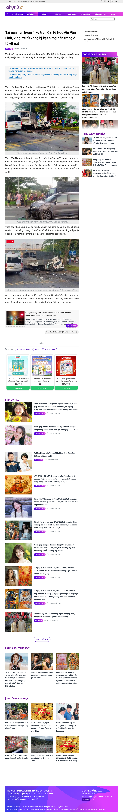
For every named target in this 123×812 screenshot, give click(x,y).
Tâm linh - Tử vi (40, 413)
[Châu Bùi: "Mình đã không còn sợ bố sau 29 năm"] (109, 100)
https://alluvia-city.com (91, 35)
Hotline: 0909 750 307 (38, 1)
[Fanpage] (102, 1)
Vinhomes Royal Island (91, 31)
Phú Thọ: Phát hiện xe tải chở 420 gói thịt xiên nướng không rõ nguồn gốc (16, 725)
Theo (60, 332)
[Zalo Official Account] (105, 1)
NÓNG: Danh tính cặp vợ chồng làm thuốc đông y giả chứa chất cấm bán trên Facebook (66, 727)
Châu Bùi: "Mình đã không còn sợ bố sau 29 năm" (108, 112)
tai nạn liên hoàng (24, 349)
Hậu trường (38, 620)
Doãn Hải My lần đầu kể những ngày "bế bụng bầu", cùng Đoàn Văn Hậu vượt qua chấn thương (54, 615)
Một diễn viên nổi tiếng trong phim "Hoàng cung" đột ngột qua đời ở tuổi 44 (42, 675)
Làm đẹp (58, 14)
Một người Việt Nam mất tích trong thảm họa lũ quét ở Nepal (42, 758)
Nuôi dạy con (99, 14)
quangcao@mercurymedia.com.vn (99, 797)
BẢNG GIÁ (86, 799)
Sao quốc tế (38, 460)
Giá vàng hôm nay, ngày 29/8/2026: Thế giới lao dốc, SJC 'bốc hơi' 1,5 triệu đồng (66, 758)
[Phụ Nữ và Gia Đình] (15, 7)
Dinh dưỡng (86, 14)
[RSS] (112, 1)
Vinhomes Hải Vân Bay (103, 39)
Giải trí (45, 14)
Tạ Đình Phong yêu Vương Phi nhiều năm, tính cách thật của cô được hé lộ (54, 454)
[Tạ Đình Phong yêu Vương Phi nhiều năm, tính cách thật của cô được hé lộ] (18, 462)
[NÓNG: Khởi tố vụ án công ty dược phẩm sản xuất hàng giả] (16, 744)
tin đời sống (50, 349)
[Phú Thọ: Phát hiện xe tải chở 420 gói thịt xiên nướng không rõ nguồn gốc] (16, 711)
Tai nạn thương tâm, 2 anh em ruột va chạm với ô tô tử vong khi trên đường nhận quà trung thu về (43, 76)
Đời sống (31, 14)
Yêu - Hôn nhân (17, 14)
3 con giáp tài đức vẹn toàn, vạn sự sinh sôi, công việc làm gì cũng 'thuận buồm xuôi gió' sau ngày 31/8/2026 (56, 428)
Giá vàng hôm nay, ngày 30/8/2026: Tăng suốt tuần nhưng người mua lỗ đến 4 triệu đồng (41, 727)
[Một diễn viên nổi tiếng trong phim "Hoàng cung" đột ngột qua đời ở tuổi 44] (42, 661)
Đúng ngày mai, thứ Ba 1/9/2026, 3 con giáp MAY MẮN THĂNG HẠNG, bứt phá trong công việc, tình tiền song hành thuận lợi (55, 571)
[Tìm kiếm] (114, 19)
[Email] (116, 1)
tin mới (38, 349)
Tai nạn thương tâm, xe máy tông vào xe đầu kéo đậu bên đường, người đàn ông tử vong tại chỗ (48, 314)
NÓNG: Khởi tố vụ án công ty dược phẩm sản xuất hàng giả (16, 756)
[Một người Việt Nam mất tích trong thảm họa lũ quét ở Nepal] (42, 744)
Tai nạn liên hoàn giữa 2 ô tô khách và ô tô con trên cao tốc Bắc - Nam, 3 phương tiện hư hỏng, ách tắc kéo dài (43, 69)
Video (113, 14)
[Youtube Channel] (109, 1)
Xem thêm (72, 326)
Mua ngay (18, 388)
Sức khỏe (72, 14)
